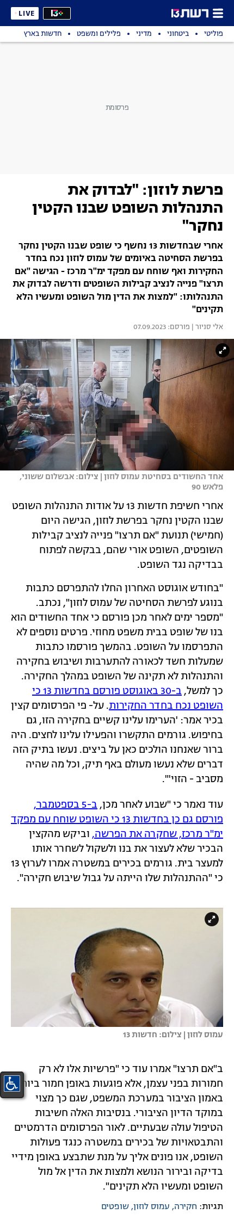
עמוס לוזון (151, 1207)
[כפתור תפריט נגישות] (12, 1083)
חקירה (185, 1207)
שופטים (115, 1207)
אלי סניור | (206, 327)
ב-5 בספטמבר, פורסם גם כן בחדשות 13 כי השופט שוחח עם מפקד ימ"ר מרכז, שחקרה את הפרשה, (117, 819)
